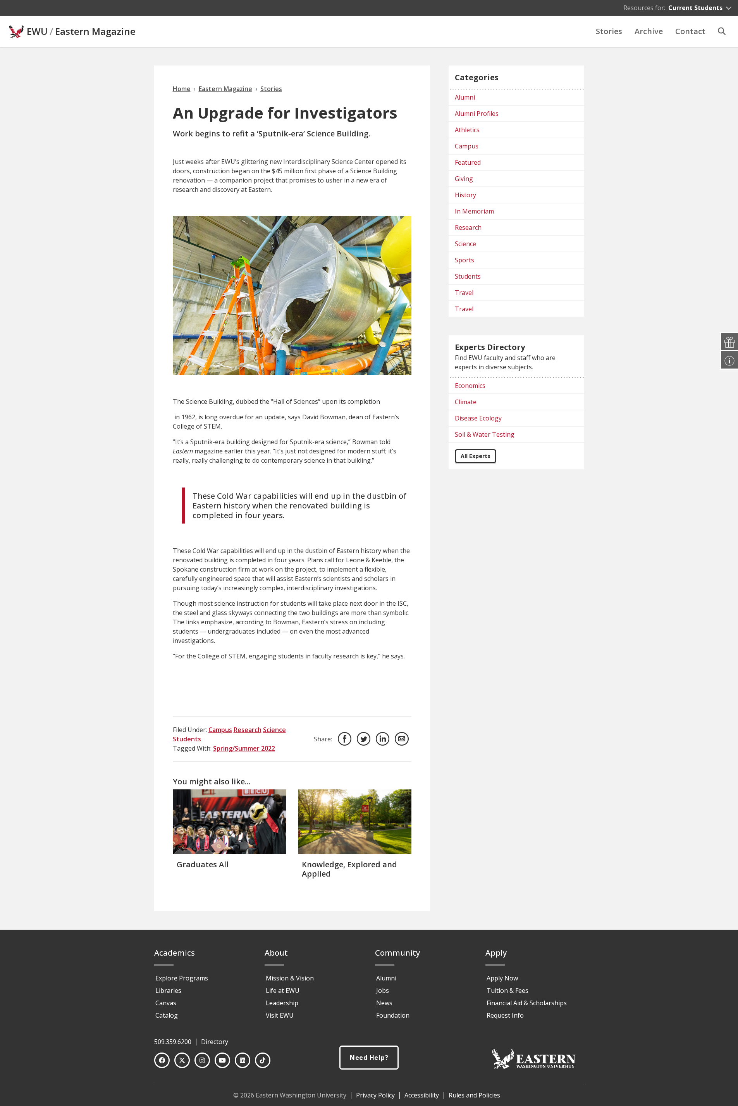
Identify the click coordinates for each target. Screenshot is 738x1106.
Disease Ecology (478, 418)
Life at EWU (282, 990)
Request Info (505, 1015)
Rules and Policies (474, 1095)
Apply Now (502, 978)
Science (274, 729)
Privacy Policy (375, 1095)
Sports (464, 260)
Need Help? (369, 1057)
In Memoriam (474, 211)
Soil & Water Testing (484, 434)
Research (247, 729)
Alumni (465, 97)
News (384, 1003)
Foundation (392, 1015)
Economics (470, 385)
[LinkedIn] (242, 1060)
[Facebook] (162, 1060)
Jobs (382, 990)
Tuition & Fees (507, 990)
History (465, 195)
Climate (466, 402)
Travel (464, 292)
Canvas (165, 1003)
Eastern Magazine (95, 31)
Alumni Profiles (477, 113)
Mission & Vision (290, 978)
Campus (220, 729)
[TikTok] (262, 1060)
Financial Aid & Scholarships (527, 1003)
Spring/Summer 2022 (244, 748)
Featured (468, 162)
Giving (464, 178)
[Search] (722, 31)
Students (187, 739)
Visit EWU (280, 1015)
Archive (649, 31)
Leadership (282, 1003)
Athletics (467, 130)
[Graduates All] (229, 821)
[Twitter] (182, 1060)
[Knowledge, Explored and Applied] (354, 821)
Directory (214, 1041)
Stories (609, 31)
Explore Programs (181, 978)
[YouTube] (222, 1060)
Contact (690, 31)
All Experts (475, 456)
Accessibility (421, 1095)
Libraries (168, 990)
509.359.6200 (172, 1041)
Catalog (166, 1015)
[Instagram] (202, 1060)
